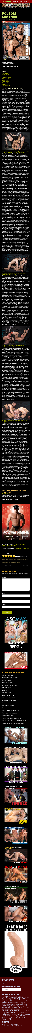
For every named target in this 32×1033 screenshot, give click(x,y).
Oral (21, 1012)
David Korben (19, 559)
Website (3, 604)
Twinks (4, 1017)
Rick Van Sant (8, 562)
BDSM (22, 997)
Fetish (8, 1007)
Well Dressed (25, 1017)
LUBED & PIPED (7, 682)
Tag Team (14, 1015)
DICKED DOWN (7, 688)
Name (3, 593)
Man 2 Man (20, 560)
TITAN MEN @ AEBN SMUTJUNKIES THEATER (13, 545)
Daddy (15, 559)
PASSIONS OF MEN (8, 715)
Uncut (7, 1017)
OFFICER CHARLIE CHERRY (11, 713)
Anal (3, 997)
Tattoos (21, 1016)
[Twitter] (3, 983)
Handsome (18, 1009)
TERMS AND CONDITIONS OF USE (13, 1025)
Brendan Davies (5, 559)
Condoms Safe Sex (12, 1004)
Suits (10, 1015)
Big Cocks (5, 999)
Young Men (7, 1019)
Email (3, 598)
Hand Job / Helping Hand (10, 1009)
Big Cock (27, 997)
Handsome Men (9, 560)
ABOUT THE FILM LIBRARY (11, 1024)
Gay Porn (13, 1007)
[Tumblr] (6, 983)
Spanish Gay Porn (23, 1014)
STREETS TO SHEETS (9, 705)
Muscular (18, 1012)
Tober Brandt (13, 562)
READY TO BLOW (8, 675)
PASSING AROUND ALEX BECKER (12, 718)
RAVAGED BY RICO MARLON (11, 710)
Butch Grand (11, 559)
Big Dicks (12, 999)
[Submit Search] (3, 989)
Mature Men (25, 560)
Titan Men (11, 19)
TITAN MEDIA (6, 494)
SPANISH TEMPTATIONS (9, 685)
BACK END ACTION (8, 695)
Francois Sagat (25, 559)
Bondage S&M (23, 1000)
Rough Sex (25, 1012)
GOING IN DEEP (7, 708)
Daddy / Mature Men (12, 1006)
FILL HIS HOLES (7, 690)
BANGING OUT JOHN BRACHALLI (12, 703)
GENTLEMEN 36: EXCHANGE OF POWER (14, 720)
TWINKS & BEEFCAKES (9, 700)
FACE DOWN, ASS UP (9, 698)
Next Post (25, 565)
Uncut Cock (15, 1017)
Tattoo (17, 1015)
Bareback (16, 997)
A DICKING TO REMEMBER (10, 677)
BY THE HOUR (7, 693)
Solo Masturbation (9, 1014)
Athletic (8, 997)
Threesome (27, 1015)
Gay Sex (3, 560)
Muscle (3, 562)
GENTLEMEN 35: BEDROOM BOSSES (13, 723)
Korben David (14, 560)
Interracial (21, 1011)
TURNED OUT (7, 680)
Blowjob (18, 1000)
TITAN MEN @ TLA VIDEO (21, 548)
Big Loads (15, 1000)
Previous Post (7, 565)
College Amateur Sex (12, 1002)
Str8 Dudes (5, 1015)
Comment (4, 577)
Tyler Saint (18, 562)
